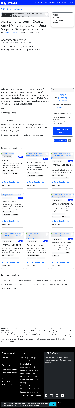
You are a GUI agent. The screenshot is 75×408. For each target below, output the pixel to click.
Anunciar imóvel (8, 381)
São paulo (30, 395)
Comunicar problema (9, 341)
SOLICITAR (57, 107)
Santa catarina (32, 392)
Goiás (33, 367)
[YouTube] (62, 395)
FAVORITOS (56, 3)
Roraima (23, 392)
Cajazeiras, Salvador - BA (62, 281)
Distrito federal (26, 364)
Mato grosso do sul (27, 373)
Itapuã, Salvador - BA (26, 281)
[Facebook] (46, 395)
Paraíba (37, 376)
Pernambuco (31, 379)
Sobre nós (5, 361)
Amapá (33, 358)
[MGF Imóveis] (9, 3)
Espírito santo (25, 367)
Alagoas (27, 358)
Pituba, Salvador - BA (8, 281)
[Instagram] (51, 395)
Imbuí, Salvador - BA (43, 281)
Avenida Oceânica (12, 32)
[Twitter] (56, 395)
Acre (22, 358)
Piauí (38, 379)
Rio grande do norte (27, 386)
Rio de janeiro (25, 383)
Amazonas (24, 361)
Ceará (36, 361)
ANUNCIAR (39, 3)
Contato (5, 358)
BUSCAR (48, 3)
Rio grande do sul (26, 389)
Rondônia (37, 389)
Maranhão (24, 370)
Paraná (23, 379)
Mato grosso (33, 370)
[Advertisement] (25, 69)
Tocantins (38, 395)
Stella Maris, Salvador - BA (57, 284)
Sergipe (23, 395)
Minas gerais (25, 376)
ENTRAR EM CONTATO (62, 131)
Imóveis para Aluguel (9, 373)
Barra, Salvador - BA (30, 32)
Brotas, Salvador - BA (9, 284)
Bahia (31, 361)
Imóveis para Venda (9, 370)
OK (53, 404)
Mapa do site (7, 384)
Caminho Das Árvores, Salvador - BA (32, 284)
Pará (32, 376)
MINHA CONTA (67, 3)
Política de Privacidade (36, 403)
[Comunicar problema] (70, 140)
